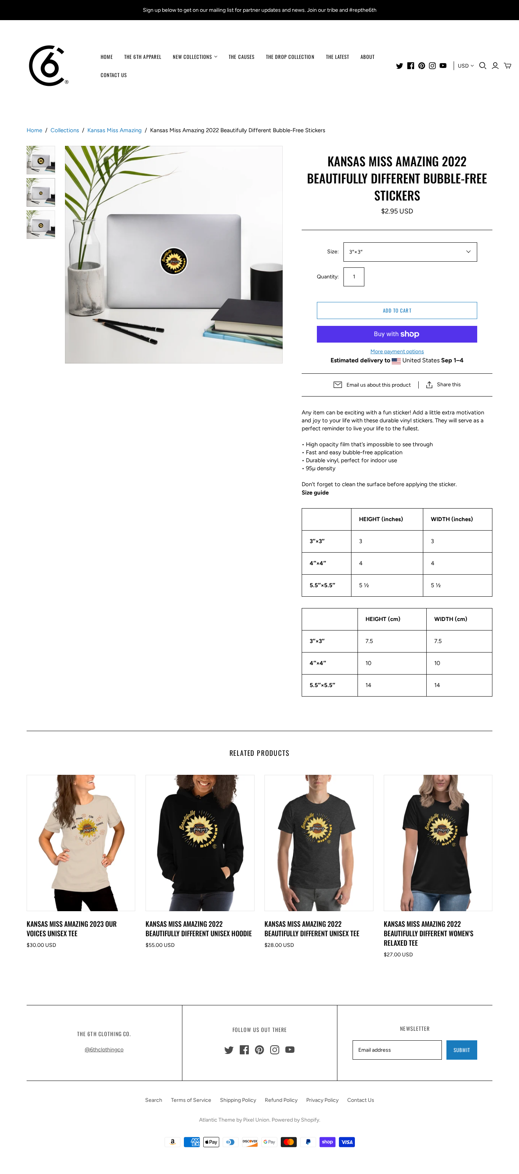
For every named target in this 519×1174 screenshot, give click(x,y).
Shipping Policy (238, 1100)
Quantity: (328, 276)
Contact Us (114, 75)
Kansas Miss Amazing (114, 130)
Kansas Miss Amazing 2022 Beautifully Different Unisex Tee (311, 928)
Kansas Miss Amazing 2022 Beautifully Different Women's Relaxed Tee (428, 933)
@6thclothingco (104, 1049)
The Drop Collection (290, 56)
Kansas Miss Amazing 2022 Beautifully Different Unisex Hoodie (199, 928)
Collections (65, 130)
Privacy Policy (322, 1100)
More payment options (397, 351)
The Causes (241, 56)
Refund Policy (281, 1100)
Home (107, 56)
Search (153, 1100)
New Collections (192, 56)
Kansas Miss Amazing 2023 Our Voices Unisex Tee (72, 928)
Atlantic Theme (217, 1120)
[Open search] (483, 66)
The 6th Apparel (142, 56)
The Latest (337, 56)
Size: (333, 251)
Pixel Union (256, 1120)
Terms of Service (191, 1100)
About (368, 56)
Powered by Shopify (295, 1120)
